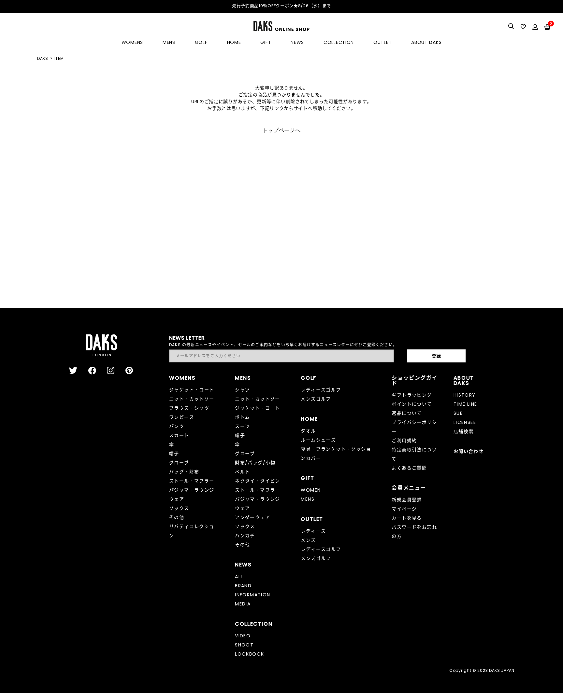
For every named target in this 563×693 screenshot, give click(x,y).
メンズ (308, 540)
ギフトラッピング (412, 395)
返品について (407, 413)
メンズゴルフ (316, 399)
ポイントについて (412, 404)
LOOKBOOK (249, 654)
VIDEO (243, 635)
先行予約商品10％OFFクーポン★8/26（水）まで (281, 6)
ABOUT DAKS (426, 42)
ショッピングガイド (415, 380)
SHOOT (244, 645)
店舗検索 (464, 431)
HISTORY (465, 395)
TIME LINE (465, 404)
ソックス (179, 508)
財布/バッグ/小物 (255, 462)
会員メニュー (409, 488)
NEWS (297, 42)
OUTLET (382, 42)
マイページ (404, 509)
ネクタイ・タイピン (257, 481)
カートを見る (407, 518)
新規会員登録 (407, 499)
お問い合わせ (469, 451)
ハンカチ (245, 535)
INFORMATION (252, 594)
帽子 (174, 453)
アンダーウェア (252, 517)
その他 (176, 517)
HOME (234, 42)
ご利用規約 (404, 440)
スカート (179, 435)
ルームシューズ (318, 440)
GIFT (265, 42)
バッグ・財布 (184, 472)
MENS (169, 42)
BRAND (243, 585)
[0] (547, 26)
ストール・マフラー (191, 481)
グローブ (179, 462)
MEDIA (243, 604)
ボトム (242, 417)
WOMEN (311, 490)
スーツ (242, 426)
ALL (239, 576)
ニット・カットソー (191, 399)
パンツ (176, 426)
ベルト (242, 472)
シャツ (242, 390)
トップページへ (282, 130)
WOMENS (132, 42)
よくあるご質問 (409, 468)
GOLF (201, 42)
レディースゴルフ (321, 390)
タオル (308, 431)
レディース (313, 531)
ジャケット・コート (191, 390)
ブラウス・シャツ (189, 408)
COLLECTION (339, 42)
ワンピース (181, 417)
